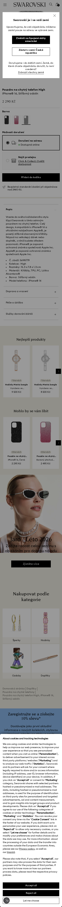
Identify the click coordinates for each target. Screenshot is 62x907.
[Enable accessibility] (6, 900)
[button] (54, 15)
